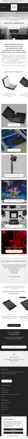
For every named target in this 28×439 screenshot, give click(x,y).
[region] (14, 358)
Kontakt (2, 396)
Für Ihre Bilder (13, 124)
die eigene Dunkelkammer (14, 175)
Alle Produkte (14, 27)
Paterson (9, 314)
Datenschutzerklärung (5, 402)
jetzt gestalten (14, 150)
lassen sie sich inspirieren (14, 200)
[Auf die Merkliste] (16, 76)
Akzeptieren (13, 429)
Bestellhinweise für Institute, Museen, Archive (10, 394)
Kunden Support (14, 357)
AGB (2, 411)
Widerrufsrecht (4, 407)
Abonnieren (14, 347)
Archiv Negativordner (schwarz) (9, 94)
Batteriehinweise (4, 409)
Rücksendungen (4, 392)
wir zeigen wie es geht (14, 251)
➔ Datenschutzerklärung (11, 425)
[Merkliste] (4, 7)
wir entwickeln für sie (14, 226)
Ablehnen (13, 432)
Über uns (14, 31)
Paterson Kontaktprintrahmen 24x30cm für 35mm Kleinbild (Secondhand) (9, 317)
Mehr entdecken (14, 325)
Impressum (3, 404)
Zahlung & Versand (5, 390)
